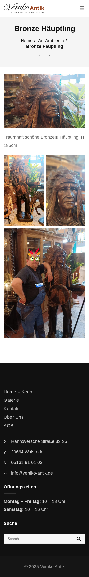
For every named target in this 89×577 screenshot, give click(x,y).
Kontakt (12, 408)
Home (27, 40)
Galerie (11, 400)
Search (79, 539)
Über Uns (13, 417)
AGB (9, 425)
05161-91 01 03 (26, 462)
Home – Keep (18, 391)
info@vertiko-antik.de (32, 473)
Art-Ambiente (51, 40)
